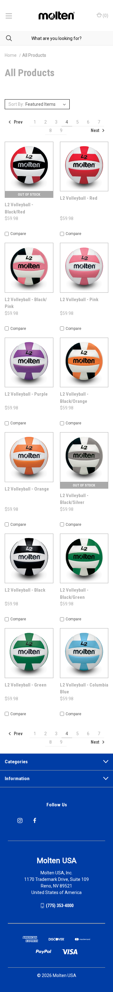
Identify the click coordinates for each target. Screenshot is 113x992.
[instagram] (20, 820)
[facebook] (34, 820)
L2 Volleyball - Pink (79, 299)
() (105, 15)
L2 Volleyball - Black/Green (74, 593)
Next (95, 130)
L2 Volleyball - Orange (27, 489)
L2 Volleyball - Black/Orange (74, 397)
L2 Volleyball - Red (78, 198)
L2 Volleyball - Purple (26, 394)
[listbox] (46, 104)
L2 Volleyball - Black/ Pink (26, 303)
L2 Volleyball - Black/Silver (74, 499)
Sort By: (16, 104)
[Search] (6, 38)
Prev (18, 122)
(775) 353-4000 (59, 905)
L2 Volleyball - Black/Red (19, 208)
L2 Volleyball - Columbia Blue (84, 688)
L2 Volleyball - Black (25, 590)
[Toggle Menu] (8, 15)
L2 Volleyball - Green (25, 685)
